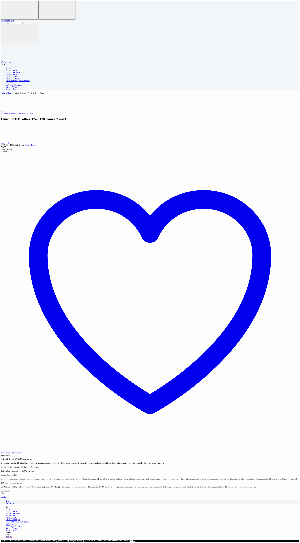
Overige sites (10, 503)
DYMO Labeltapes (13, 520)
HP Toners (9, 524)
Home (3, 93)
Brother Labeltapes (13, 513)
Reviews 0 (5, 143)
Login (8, 534)
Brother (4, 497)
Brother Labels (11, 511)
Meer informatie (7, 149)
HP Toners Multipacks (14, 526)
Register (9, 537)
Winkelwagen (6, 62)
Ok (131, 541)
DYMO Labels (11, 518)
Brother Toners (30, 145)
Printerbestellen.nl (7, 21)
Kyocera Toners (11, 528)
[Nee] (134, 541)
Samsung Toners (12, 530)
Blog (7, 501)
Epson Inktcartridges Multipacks (18, 522)
